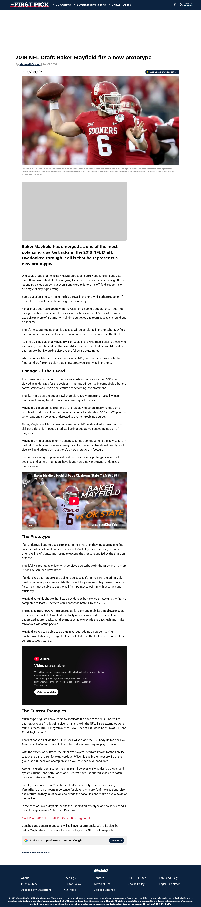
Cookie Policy (136, 884)
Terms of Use (102, 884)
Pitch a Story (29, 884)
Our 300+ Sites (137, 878)
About (127, 4)
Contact (99, 878)
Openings (70, 878)
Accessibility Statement (36, 889)
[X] (181, 4)
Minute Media (22, 898)
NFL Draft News (62, 4)
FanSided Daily (168, 878)
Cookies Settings (104, 889)
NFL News (114, 4)
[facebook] (175, 4)
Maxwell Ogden (30, 64)
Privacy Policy (72, 884)
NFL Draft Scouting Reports (90, 4)
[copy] (41, 72)
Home (25, 852)
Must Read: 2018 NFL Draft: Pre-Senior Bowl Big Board (56, 818)
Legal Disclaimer (169, 884)
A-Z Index (70, 889)
